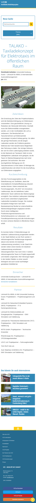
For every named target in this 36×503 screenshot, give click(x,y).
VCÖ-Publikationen (7, 456)
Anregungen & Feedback (8, 440)
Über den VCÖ (5, 434)
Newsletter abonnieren (18, 499)
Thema (18, 33)
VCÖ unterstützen (6, 437)
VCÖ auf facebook (18, 488)
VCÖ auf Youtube (18, 495)
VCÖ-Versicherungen (7, 459)
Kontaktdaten (5, 443)
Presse (4, 462)
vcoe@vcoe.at (10, 477)
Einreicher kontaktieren (9, 282)
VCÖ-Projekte (5, 449)
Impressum (5, 446)
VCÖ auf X (18, 492)
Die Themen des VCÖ (7, 453)
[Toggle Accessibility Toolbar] (33, 500)
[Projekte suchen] (31, 24)
